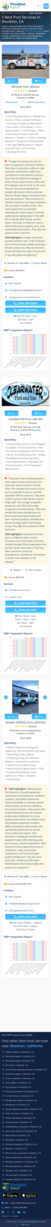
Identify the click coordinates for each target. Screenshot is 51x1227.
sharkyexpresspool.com (21, 910)
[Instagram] (13, 1212)
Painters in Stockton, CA (16, 1148)
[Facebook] (3, 1212)
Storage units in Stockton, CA (18, 1170)
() (32, 90)
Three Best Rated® (28, 1221)
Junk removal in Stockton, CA (18, 1122)
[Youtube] (19, 1212)
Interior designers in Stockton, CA (20, 1118)
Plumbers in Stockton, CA (16, 1140)
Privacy (6, 1216)
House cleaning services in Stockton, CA (23, 1109)
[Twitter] (8, 1212)
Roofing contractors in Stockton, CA (21, 1162)
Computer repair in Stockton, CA (19, 1074)
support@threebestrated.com (23, 1203)
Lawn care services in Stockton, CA (21, 1131)
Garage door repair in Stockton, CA (21, 1100)
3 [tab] (25, 74)
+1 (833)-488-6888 (19, 1207)
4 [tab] (27, 74)
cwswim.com (15, 597)
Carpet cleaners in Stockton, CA (19, 1052)
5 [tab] (29, 74)
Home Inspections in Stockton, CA (20, 1157)
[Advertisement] (25, 1006)
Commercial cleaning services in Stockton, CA (26, 1069)
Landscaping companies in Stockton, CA (23, 1126)
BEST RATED (7, 13)
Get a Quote (14, 283)
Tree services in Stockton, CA (18, 1175)
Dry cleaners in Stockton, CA (18, 1087)
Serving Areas (38, 102)
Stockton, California (26, 1046)
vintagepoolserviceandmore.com (24, 297)
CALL (12, 81)
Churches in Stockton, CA (16, 1065)
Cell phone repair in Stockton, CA (20, 1056)
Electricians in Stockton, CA (17, 1135)
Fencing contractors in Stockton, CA (21, 1091)
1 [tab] (20, 74)
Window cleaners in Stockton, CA (20, 1179)
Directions (13, 102)
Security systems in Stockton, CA (20, 1166)
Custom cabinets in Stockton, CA (20, 1078)
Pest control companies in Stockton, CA (23, 1153)
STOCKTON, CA (20, 13)
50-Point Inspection (34, 31)
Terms (15, 1216)
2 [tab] (26, 406)
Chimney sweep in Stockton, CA (19, 1060)
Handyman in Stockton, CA (17, 1104)
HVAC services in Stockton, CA (19, 1113)
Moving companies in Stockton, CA (21, 1144)
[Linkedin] (24, 1212)
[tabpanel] (25, 63)
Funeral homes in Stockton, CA (19, 1096)
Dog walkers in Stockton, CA (18, 1082)
